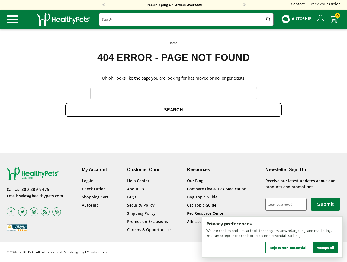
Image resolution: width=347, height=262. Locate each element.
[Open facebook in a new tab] (11, 211)
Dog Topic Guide (202, 197)
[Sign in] (320, 19)
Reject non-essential (287, 247)
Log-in (88, 180)
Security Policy (141, 205)
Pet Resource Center (206, 213)
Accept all (325, 247)
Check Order (93, 188)
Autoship (90, 205)
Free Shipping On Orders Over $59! (174, 5)
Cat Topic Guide (201, 205)
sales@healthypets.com (41, 195)
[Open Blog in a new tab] (56, 211)
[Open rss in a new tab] (45, 211)
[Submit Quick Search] (268, 19)
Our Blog (195, 180)
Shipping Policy (141, 213)
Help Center (138, 180)
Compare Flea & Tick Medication (216, 188)
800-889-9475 (35, 189)
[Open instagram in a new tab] (34, 211)
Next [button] (244, 5)
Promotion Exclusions (147, 221)
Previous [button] (103, 5)
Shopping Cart (95, 197)
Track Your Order (324, 4)
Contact (298, 4)
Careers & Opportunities (149, 229)
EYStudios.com (96, 252)
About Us (135, 188)
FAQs (131, 197)
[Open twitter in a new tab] (22, 211)
